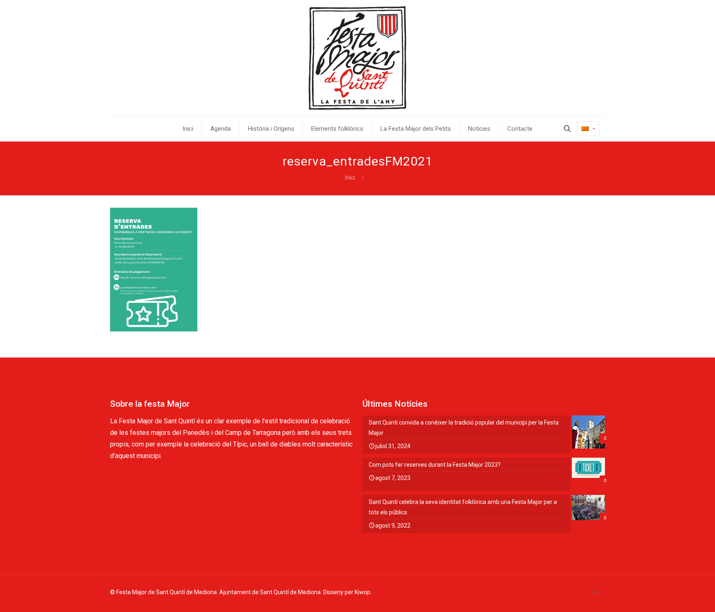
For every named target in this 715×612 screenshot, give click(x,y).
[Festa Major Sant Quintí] (357, 58)
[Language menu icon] (588, 128)
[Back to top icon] (596, 592)
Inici (350, 177)
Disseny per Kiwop (346, 592)
